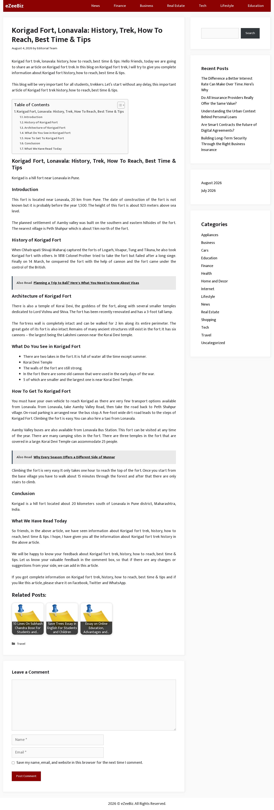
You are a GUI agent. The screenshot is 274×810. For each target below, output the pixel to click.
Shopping (208, 320)
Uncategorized (213, 343)
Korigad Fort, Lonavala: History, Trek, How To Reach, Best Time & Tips (70, 112)
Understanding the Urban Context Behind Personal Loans (228, 114)
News (95, 6)
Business (146, 6)
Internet (207, 289)
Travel (21, 643)
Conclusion (32, 143)
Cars (204, 250)
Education (256, 6)
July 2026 (208, 191)
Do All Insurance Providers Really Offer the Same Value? (227, 101)
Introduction (33, 117)
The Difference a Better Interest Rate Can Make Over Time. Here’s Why (227, 84)
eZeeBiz (14, 5)
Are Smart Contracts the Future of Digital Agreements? (229, 128)
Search (250, 33)
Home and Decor (214, 281)
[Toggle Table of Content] (119, 105)
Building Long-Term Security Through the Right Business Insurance (224, 144)
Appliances (209, 235)
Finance (120, 6)
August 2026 (211, 183)
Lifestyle (227, 6)
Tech (202, 6)
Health (206, 273)
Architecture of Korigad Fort (45, 127)
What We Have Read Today (43, 148)
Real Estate (176, 6)
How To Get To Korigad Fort (44, 138)
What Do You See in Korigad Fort (48, 132)
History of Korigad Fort (41, 122)
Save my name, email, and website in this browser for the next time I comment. (79, 763)
